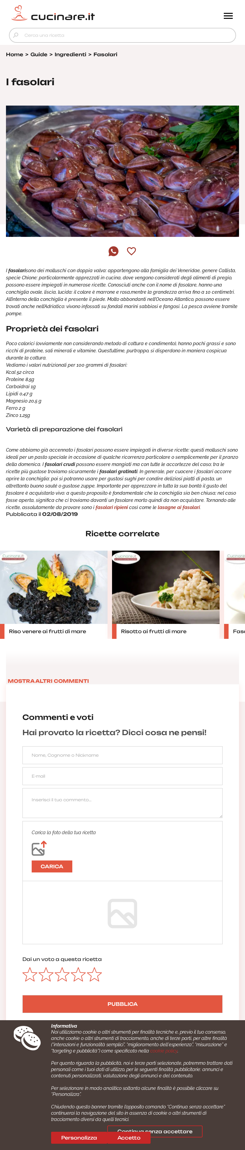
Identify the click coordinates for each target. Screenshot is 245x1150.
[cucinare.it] (94, 12)
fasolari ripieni (112, 507)
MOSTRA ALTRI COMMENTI (48, 681)
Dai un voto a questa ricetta (62, 959)
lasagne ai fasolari (179, 507)
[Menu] (228, 16)
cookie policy (163, 1051)
